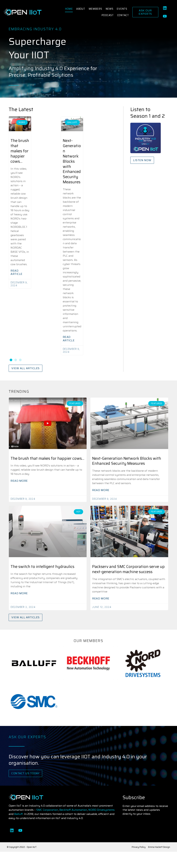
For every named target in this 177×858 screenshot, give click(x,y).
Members (95, 9)
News (109, 9)
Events (122, 9)
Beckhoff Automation (73, 810)
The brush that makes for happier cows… (20, 150)
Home (69, 9)
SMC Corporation (47, 810)
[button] (11, 360)
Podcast (107, 15)
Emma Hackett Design (159, 847)
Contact (123, 15)
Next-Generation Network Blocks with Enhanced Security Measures (72, 161)
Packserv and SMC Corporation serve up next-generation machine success (128, 569)
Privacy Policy (139, 847)
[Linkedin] (165, 8)
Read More (19, 480)
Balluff (18, 814)
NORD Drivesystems (101, 810)
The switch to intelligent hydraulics (42, 566)
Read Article (16, 272)
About (80, 9)
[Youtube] (165, 16)
